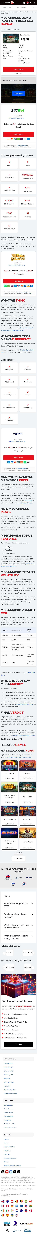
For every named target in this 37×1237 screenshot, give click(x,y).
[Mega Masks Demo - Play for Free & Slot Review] (2, 1201)
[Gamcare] (15, 1223)
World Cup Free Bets (9, 1090)
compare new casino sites (24, 704)
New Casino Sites (8, 1082)
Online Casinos (14, 12)
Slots (21, 12)
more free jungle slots (25, 503)
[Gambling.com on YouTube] (6, 1171)
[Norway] (26, 1210)
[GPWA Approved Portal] (27, 1230)
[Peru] (30, 1210)
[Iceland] (21, 1206)
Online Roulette (8, 1116)
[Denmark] (7, 1206)
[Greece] (16, 1206)
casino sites (28, 500)
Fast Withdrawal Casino (10, 1124)
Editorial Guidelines (9, 1147)
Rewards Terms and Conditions (12, 1165)
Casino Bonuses (8, 1109)
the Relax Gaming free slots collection (18, 757)
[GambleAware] (26, 1224)
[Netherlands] (16, 1210)
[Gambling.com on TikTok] (18, 1171)
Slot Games (28, 12)
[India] (30, 1206)
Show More (19, 859)
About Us (6, 1139)
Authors (6, 1143)
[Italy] (7, 1210)
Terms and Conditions (9, 1189)
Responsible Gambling (10, 1158)
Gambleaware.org (22, 145)
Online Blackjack (8, 1112)
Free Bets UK (7, 1120)
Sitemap (6, 1162)
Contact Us (7, 1150)
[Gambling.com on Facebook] (10, 1171)
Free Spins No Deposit (10, 1128)
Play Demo (18, 93)
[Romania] (2, 1215)
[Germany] (12, 1206)
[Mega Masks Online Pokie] (21, 1210)
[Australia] (7, 1201)
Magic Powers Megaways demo (24, 735)
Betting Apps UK (8, 1075)
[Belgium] (16, 1201)
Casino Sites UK (8, 1063)
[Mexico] (12, 1210)
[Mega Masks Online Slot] (30, 1201)
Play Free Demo (9, 778)
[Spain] (7, 1215)
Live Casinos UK (8, 1067)
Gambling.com (5, 12)
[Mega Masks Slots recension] (12, 1215)
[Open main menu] (3, 3)
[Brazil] (26, 1201)
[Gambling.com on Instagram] (14, 1171)
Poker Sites (7, 1086)
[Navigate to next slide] (32, 953)
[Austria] (12, 1201)
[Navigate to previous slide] (4, 953)
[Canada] (2, 1206)
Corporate (7, 1154)
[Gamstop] (7, 1223)
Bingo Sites (7, 1078)
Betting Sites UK (8, 1071)
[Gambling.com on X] (2, 1171)
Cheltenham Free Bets (10, 1093)
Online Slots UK (8, 1105)
